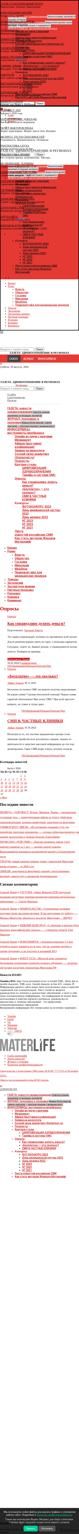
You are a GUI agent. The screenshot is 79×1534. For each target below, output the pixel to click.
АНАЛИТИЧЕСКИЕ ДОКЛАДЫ (18, 119)
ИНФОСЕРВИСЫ (47, 358)
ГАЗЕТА (13, 358)
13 (13, 783)
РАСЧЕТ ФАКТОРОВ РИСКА (16, 128)
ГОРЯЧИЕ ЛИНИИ (10, 66)
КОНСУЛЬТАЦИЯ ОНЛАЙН (16, 12)
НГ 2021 (27, 262)
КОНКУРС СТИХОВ (11, 101)
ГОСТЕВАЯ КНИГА (11, 190)
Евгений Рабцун (33, 630)
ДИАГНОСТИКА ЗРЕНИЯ (15, 154)
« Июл (3, 797)
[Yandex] (2, 127)
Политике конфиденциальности (54, 1514)
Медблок (21, 301)
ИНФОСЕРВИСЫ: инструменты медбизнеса (25, 431)
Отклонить (47, 1528)
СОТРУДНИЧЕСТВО (12, 208)
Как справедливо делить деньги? (36, 623)
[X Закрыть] (31, 234)
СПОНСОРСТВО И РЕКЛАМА (17, 199)
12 (9, 783)
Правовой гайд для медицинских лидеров (42, 305)
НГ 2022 (27, 259)
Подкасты (22, 461)
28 (17, 790)
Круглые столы (25, 464)
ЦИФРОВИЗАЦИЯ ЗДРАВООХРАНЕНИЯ (36, 469)
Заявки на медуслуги (29, 450)
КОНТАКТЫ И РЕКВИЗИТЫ (16, 225)
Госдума (20, 295)
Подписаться (21, 385)
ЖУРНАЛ (28, 358)
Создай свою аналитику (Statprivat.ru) (32, 455)
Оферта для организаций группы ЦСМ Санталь (24, 1080)
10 (2, 783)
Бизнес (12, 283)
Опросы (20, 478)
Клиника (13, 322)
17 (2, 786)
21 (17, 786)
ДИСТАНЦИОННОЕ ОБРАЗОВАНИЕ (21, 83)
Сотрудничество (16, 397)
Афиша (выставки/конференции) (28, 445)
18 (6, 786)
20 (13, 786)
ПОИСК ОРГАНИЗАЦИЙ (14, 57)
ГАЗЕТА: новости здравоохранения (28, 412)
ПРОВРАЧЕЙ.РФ (9, 30)
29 (21, 790)
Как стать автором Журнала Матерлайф (40, 1176)
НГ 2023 (27, 256)
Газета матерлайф (17, 1055)
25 (6, 790)
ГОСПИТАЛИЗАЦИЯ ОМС (15, 48)
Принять (30, 1528)
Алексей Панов (8, 892)
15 (21, 783)
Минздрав (21, 298)
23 (25, 786)
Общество (21, 292)
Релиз (11, 286)
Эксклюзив (14, 311)
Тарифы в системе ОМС (39, 475)
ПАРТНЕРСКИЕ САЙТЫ (14, 92)
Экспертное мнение (19, 314)
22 (21, 786)
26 (9, 790)
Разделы (11, 400)
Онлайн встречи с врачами (33, 436)
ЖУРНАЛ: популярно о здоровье (31, 422)
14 (17, 783)
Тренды (12, 308)
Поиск (39, 388)
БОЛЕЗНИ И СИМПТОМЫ (15, 181)
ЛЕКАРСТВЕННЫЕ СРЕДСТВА (18, 172)
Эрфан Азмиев (15, 683)
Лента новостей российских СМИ (36, 265)
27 (13, 790)
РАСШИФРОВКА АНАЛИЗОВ (17, 21)
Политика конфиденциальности (25, 1064)
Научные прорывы (18, 317)
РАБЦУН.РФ (7, 75)
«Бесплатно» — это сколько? (35, 490)
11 (6, 783)
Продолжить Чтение (18, 659)
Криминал (13, 325)
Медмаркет (23, 440)
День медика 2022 (34, 253)
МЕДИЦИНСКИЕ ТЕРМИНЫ (16, 163)
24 (2, 790)
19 (9, 786)
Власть (19, 289)
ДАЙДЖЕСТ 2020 (10, 110)
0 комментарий (28, 663)
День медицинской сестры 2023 (35, 249)
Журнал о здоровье (17, 1061)
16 (25, 783)
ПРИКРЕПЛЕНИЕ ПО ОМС (15, 39)
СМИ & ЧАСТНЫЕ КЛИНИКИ (34, 497)
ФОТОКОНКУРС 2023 (36, 243)
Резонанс (13, 319)
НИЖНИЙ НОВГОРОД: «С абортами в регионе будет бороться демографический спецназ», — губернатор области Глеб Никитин (39, 930)
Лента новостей (16, 1058)
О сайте (11, 394)
